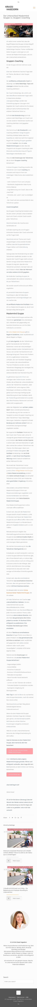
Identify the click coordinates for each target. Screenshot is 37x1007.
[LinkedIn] (18, 2)
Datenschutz (20, 997)
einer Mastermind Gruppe (17, 332)
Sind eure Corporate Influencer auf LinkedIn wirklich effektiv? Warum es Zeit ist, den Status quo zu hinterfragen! (17, 852)
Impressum (12, 997)
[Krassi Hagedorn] (18, 8)
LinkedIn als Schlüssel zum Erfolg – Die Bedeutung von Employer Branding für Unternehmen (15, 890)
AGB (27, 997)
